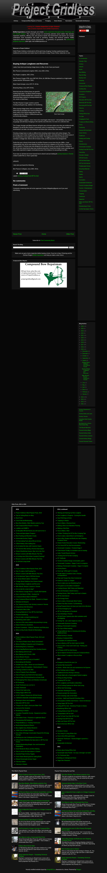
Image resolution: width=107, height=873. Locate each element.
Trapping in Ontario (63, 520)
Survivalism (68, 20)
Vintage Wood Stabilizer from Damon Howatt (86, 364)
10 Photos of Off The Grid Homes (67, 650)
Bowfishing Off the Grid (64, 708)
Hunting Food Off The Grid (31, 176)
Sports (81, 177)
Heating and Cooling (84, 138)
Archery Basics (61, 568)
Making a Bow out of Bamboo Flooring (68, 525)
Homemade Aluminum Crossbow (67, 623)
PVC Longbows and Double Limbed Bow (69, 683)
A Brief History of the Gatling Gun (25, 543)
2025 (82, 326)
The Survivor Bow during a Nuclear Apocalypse (30, 548)
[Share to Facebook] (25, 173)
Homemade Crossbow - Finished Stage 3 (69, 548)
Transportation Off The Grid (65, 713)
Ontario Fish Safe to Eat (23, 690)
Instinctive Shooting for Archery (66, 690)
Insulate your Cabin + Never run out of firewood (30, 664)
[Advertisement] (86, 239)
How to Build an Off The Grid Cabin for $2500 (70, 643)
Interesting (82, 152)
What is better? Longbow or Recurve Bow (69, 655)
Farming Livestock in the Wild (24, 669)
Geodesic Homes (62, 731)
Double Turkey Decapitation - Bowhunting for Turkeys (31, 667)
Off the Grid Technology (64, 688)
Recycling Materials (84, 168)
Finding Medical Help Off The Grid (67, 711)
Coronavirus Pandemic (85, 91)
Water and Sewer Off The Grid (66, 721)
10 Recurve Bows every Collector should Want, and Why (35, 792)
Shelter (81, 174)
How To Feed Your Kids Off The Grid (68, 716)
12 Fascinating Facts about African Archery (28, 541)
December (85, 351)
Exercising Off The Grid (85, 105)
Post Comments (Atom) (47, 240)
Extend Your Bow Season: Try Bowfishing (69, 603)
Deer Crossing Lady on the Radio (67, 695)
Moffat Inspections (38, 255)
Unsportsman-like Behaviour (24, 607)
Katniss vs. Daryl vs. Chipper (65, 580)
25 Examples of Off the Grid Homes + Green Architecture (74, 700)
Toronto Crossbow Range (86, 185)
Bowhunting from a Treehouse (25, 646)
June (83, 382)
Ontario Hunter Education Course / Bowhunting (71, 543)
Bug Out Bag (82, 75)
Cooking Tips (82, 88)
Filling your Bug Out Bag (64, 678)
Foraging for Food (84, 119)
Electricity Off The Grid (85, 102)
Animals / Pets (83, 61)
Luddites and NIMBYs (22, 528)
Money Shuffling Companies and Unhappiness (30, 644)
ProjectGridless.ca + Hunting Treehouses (28, 722)
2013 (82, 399)
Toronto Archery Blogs (85, 430)
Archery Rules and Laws (85, 413)
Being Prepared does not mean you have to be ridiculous (74, 606)
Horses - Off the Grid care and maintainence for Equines (73, 667)
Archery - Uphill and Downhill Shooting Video (70, 698)
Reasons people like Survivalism (67, 693)
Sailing (81, 171)
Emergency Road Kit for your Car (67, 662)
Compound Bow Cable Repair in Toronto (31, 819)
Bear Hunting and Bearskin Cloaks (26, 536)
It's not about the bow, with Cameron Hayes (28, 546)
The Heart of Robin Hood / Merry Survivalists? (29, 641)
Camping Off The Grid (63, 680)
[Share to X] (23, 173)
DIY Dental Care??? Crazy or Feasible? (28, 659)
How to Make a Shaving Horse (66, 523)
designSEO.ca (51, 869)
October (84, 355)
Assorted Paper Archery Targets (25, 754)
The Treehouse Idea (63, 755)
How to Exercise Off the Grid (65, 724)
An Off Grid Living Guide (23, 561)
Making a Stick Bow (63, 528)
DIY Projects (82, 97)
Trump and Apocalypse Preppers (25, 533)
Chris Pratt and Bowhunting (24, 520)
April (83, 387)
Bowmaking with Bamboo (23, 662)
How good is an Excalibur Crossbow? (68, 585)
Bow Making (82, 72)
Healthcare (82, 135)
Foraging (48, 20)
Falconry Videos (21, 761)
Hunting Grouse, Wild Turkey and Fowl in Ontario (71, 593)
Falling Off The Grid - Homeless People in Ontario (72, 706)
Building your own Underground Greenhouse (29, 737)
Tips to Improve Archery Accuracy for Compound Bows (73, 652)
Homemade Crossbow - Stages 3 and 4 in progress (72, 563)
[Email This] (20, 173)
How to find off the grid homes (66, 736)
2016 (82, 347)
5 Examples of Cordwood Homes (67, 640)
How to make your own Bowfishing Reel (69, 583)
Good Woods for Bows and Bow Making (27, 749)
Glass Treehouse (21, 687)
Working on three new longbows (25, 700)
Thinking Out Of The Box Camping (67, 555)
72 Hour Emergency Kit (64, 608)
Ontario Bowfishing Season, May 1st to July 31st (30, 551)
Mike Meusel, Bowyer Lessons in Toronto (85, 377)
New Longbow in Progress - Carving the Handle (71, 515)
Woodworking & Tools (85, 206)
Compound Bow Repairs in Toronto (32, 20)
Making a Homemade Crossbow (66, 626)
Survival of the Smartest (23, 708)
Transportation (83, 191)
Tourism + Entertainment (85, 188)
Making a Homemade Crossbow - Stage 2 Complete (72, 566)
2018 (82, 342)
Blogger (78, 869)
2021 (82, 335)
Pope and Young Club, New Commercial (69, 578)
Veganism (81, 199)
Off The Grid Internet (84, 163)
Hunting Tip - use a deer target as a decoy (69, 621)
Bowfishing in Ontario (22, 710)
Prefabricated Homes (84, 166)
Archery (16, 20)
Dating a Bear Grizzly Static (27, 846)
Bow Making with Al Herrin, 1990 (25, 654)
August (84, 360)
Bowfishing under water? (23, 619)
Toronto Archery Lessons (85, 435)
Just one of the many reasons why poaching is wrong (31, 622)
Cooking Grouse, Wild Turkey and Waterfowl (70, 588)
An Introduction (83, 58)
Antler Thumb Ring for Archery (66, 553)
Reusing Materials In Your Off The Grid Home (29, 612)
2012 (82, 401)
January (84, 394)
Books (80, 69)
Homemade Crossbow (85, 146)
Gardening (82, 127)
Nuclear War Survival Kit (64, 665)
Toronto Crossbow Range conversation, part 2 (70, 561)
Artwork (81, 66)
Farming (81, 111)
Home (44, 234)
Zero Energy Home (63, 598)
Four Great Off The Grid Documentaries (69, 545)
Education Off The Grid (85, 99)
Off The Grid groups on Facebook (67, 611)
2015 (82, 349)
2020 (82, 337)
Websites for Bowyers (22, 602)
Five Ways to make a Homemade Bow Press (32, 837)
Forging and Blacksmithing (86, 122)
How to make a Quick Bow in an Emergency (70, 536)
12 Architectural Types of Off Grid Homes (28, 576)
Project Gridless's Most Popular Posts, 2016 (29, 513)
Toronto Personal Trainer (85, 441)
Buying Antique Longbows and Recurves (28, 584)
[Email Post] (17, 173)
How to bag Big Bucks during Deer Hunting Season (31, 649)
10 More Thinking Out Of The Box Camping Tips (71, 533)
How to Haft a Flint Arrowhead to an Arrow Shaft (30, 677)
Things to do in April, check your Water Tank (29, 705)
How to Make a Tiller (63, 530)
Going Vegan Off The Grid (65, 703)
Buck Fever (19, 518)
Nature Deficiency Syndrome (24, 625)
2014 (82, 397)
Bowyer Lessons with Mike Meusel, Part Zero (29, 573)
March (84, 389)
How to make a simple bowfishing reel (27, 617)
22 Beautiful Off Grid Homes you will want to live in (31, 530)
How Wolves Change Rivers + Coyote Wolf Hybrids (31, 591)
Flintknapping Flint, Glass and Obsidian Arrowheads (31, 680)
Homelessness (83, 144)
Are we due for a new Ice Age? (25, 589)
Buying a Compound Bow (65, 638)
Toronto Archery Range (85, 438)
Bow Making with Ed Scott (23, 651)
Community (82, 83)
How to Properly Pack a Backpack (26, 672)
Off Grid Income (83, 157)
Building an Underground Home (66, 758)
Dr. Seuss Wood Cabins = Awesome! (27, 579)
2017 (82, 344)
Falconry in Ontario (21, 764)
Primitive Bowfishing (22, 614)
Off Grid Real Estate (84, 160)
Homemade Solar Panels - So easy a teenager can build (74, 752)
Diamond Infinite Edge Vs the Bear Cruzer (74, 783)
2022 (82, 333)
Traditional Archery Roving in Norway (68, 672)
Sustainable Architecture (83, 20)
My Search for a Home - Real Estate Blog (85, 424)
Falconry (81, 108)
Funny (81, 124)
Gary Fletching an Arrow (64, 518)
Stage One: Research (63, 760)
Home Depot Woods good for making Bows (28, 756)
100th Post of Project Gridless (24, 730)
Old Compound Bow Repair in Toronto (27, 525)
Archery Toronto (83, 416)
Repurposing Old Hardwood (24, 720)
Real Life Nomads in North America (67, 591)
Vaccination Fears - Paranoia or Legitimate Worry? (31, 717)
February (85, 391)
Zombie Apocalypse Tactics (86, 209)
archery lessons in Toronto (65, 154)
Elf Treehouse (20, 682)
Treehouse (82, 196)
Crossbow (81, 94)
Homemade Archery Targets (24, 538)
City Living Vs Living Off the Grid (66, 733)
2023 (82, 331)
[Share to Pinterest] (27, 173)
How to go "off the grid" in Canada (67, 571)
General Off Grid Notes (85, 130)
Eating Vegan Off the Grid (23, 692)
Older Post (70, 234)
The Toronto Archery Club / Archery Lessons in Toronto (32, 604)
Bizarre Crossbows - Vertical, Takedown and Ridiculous (32, 627)
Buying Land (82, 77)
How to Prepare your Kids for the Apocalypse (29, 675)
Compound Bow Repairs (85, 86)
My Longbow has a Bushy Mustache (26, 728)
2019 (82, 340)
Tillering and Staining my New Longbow (69, 513)
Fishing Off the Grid (84, 113)
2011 (82, 403)
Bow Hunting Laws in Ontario (66, 670)
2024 (82, 328)
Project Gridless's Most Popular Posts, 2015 (29, 568)
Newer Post (17, 234)
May (83, 385)
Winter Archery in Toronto (64, 635)
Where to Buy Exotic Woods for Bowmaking (29, 630)
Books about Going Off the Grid (66, 750)
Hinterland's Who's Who (23, 609)
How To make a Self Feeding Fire (26, 571)
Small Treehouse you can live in (25, 685)
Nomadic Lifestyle (84, 155)
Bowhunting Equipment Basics (25, 725)
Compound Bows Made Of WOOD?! (26, 596)
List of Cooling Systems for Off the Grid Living (70, 685)
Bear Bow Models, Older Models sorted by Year (30, 523)
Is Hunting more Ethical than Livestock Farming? (30, 556)
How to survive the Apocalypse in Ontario (28, 751)
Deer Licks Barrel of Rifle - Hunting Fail (27, 594)
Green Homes (58, 20)
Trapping (81, 193)
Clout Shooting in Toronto (64, 614)
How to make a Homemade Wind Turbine (69, 601)
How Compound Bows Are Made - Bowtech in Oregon (32, 599)
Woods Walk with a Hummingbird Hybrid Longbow (72, 675)
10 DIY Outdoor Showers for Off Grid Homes (29, 695)
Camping (81, 80)
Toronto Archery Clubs (85, 433)
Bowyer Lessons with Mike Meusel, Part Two (29, 554)
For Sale (81, 116)
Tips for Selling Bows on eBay (25, 515)
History (81, 141)
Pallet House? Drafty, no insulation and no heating (72, 550)
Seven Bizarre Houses (22, 657)
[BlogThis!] (22, 173)
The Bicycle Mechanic (85, 427)
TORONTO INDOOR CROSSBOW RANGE (29, 698)
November (85, 353)
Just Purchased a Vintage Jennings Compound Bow (34, 828)
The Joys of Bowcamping (64, 628)
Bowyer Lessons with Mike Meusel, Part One (29, 559)
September (85, 358)
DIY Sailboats (61, 558)
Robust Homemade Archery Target (26, 759)
